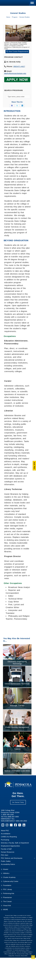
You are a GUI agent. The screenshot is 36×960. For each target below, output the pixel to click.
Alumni (5, 869)
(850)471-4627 (19, 66)
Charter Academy (9, 877)
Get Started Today (18, 802)
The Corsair (7, 901)
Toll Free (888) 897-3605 (10, 817)
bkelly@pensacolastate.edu (15, 73)
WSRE (5, 909)
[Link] (17, 41)
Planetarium (7, 897)
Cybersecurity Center (10, 881)
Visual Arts (7, 905)
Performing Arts (8, 893)
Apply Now (17, 80)
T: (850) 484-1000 (7, 814)
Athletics (6, 873)
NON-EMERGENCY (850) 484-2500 (14, 821)
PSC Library (7, 889)
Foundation (7, 885)
